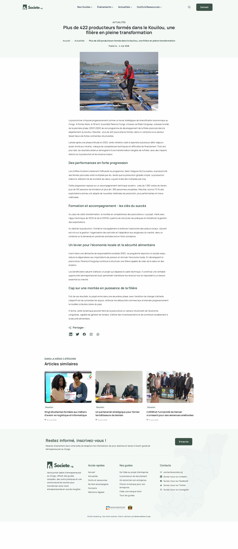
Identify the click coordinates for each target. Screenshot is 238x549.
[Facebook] (84, 334)
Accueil (66, 40)
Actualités (124, 7)
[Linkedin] (71, 334)
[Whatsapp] (98, 334)
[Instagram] (91, 334)
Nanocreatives (139, 516)
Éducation (49, 407)
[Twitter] (77, 334)
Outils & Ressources (148, 7)
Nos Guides (83, 7)
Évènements (104, 7)
